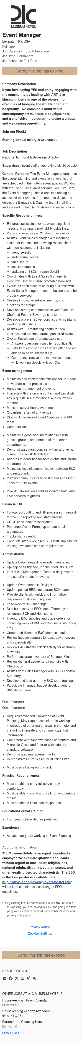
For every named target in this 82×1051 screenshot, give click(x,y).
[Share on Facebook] (11, 978)
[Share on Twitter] (16, 978)
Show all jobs (10, 1033)
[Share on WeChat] (34, 978)
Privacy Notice (40, 926)
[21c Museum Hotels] (23, 16)
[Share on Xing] (28, 978)
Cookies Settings (40, 933)
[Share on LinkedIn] (5, 978)
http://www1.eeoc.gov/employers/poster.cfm (36, 882)
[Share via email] (22, 978)
